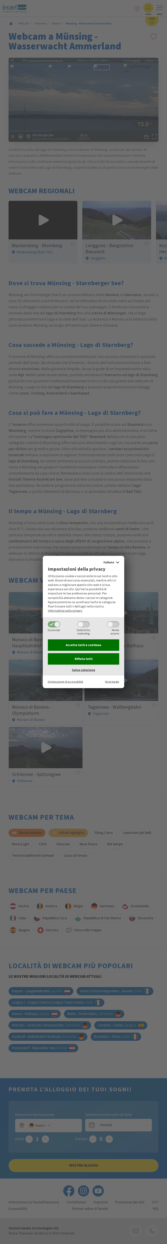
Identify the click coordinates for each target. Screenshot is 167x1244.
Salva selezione (83, 670)
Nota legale (112, 682)
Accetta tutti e (83, 645)
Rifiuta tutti (83, 659)
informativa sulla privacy (65, 610)
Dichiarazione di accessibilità (65, 682)
